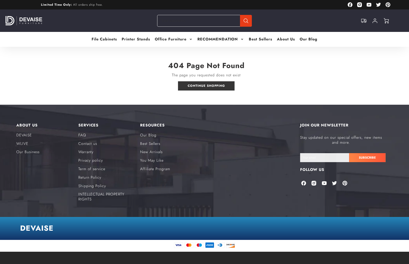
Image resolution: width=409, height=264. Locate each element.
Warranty (86, 152)
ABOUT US (27, 125)
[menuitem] (104, 39)
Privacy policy (90, 160)
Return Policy (89, 177)
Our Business (28, 152)
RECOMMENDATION (217, 39)
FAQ (82, 135)
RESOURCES (152, 125)
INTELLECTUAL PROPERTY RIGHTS (101, 196)
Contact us (87, 143)
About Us (286, 39)
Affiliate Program (155, 169)
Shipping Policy (92, 186)
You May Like (152, 160)
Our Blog (309, 39)
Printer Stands (136, 39)
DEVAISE (24, 135)
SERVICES (88, 125)
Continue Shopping (206, 85)
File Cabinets (104, 39)
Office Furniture (171, 39)
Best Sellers (260, 39)
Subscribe (367, 157)
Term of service (91, 169)
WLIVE (22, 143)
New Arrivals (151, 152)
